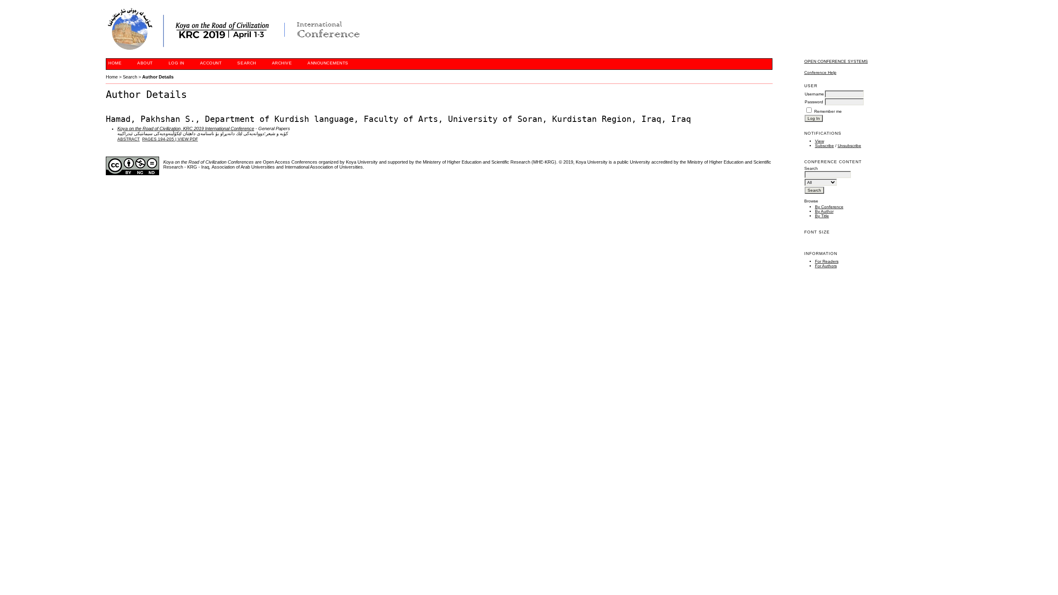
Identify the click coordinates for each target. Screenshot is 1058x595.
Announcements (327, 63)
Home (115, 63)
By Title (822, 216)
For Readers (827, 261)
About (145, 63)
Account (211, 63)
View (819, 141)
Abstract (128, 139)
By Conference (829, 207)
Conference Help (820, 72)
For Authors (826, 266)
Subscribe (824, 145)
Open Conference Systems (836, 61)
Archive (282, 63)
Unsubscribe (849, 145)
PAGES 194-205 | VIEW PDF (170, 139)
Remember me (828, 111)
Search (246, 63)
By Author (824, 211)
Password (814, 102)
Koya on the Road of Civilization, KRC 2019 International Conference (185, 128)
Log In (176, 63)
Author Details (158, 76)
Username (814, 94)
